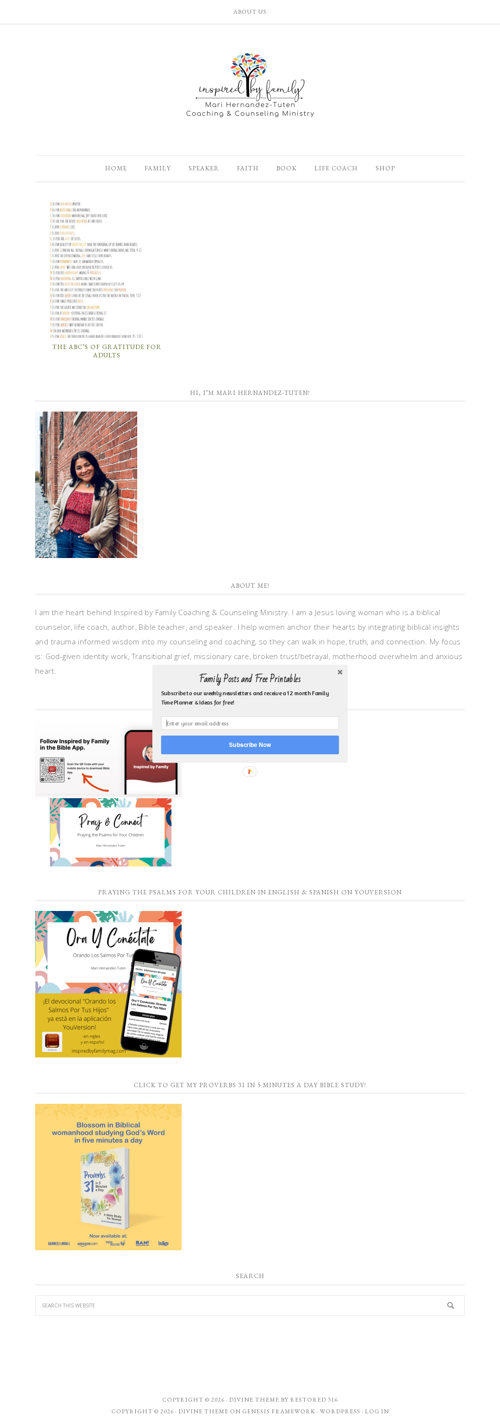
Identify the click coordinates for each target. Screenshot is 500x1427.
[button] (250, 679)
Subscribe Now (250, 744)
